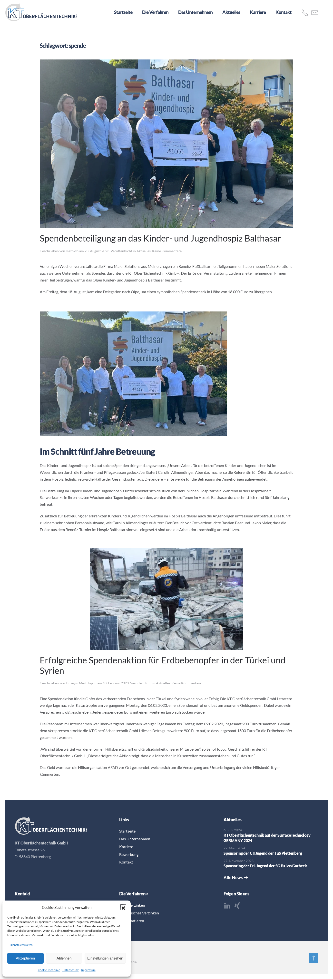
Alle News (233, 877)
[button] (123, 907)
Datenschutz (70, 970)
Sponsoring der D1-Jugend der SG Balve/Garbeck (265, 865)
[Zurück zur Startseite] (41, 12)
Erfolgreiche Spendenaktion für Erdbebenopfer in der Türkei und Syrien (162, 665)
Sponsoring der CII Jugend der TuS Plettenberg (263, 853)
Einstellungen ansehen (105, 958)
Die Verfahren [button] (155, 12)
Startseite (123, 12)
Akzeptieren (25, 958)
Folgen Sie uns (236, 893)
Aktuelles (231, 12)
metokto (72, 251)
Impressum (88, 970)
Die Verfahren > (133, 893)
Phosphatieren (131, 920)
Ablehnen (64, 958)
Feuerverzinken (132, 905)
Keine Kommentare (167, 251)
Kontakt (283, 12)
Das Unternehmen (195, 12)
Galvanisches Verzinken (139, 913)
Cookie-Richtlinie (49, 970)
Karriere (258, 12)
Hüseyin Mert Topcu (81, 683)
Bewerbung (128, 854)
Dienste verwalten (21, 945)
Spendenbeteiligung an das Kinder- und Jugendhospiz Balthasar (160, 238)
